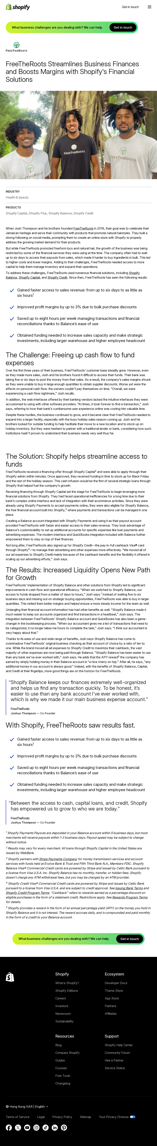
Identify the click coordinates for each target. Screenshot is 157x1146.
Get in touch (130, 7)
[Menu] (149, 6)
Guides (60, 1060)
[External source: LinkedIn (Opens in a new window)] (55, 1128)
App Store (112, 998)
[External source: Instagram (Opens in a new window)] (36, 1128)
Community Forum (117, 1053)
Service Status (115, 1068)
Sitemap (85, 1117)
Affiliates (111, 1014)
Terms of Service (17, 1117)
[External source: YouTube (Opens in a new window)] (27, 1128)
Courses (61, 1068)
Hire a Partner (114, 1060)
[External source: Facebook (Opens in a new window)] (9, 1128)
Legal (41, 1117)
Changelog (62, 1083)
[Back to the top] (10, 977)
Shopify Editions (66, 991)
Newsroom (63, 1014)
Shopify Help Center (119, 1045)
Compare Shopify (67, 1053)
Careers (60, 998)
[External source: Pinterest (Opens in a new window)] (64, 1128)
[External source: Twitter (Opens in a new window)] (18, 1128)
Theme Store (114, 991)
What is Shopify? (67, 983)
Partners (110, 1006)
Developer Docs (116, 983)
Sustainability (64, 1021)
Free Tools (62, 1076)
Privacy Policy (62, 1117)
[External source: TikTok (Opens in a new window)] (46, 1128)
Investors (61, 1006)
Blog (58, 1045)
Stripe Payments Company (58, 859)
